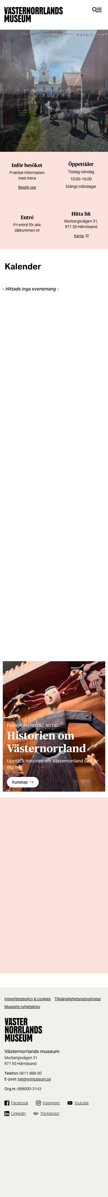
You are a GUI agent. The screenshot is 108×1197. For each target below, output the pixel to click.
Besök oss (27, 187)
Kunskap (20, 782)
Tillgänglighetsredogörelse (78, 998)
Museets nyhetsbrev (22, 1006)
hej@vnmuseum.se (34, 1079)
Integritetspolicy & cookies (27, 998)
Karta (79, 236)
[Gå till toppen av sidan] (101, 1172)
